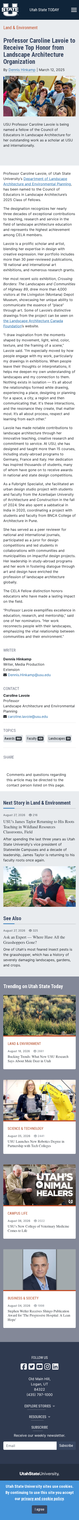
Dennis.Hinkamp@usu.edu (29, 675)
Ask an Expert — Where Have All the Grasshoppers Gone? (34, 939)
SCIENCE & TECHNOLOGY (25, 1128)
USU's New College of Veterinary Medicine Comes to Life (38, 1228)
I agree (39, 1509)
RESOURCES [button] (37, 1417)
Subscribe (66, 1445)
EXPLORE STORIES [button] (37, 1406)
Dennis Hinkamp (22, 70)
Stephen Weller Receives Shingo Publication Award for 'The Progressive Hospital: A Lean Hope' (39, 1315)
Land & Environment (20, 27)
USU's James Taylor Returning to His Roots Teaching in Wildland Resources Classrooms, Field (38, 826)
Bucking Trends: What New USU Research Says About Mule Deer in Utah (38, 1058)
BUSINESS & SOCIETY (23, 1298)
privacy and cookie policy (42, 1498)
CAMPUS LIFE (17, 1213)
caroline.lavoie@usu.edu (28, 716)
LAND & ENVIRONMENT (24, 1044)
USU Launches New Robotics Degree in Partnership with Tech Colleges (36, 1143)
